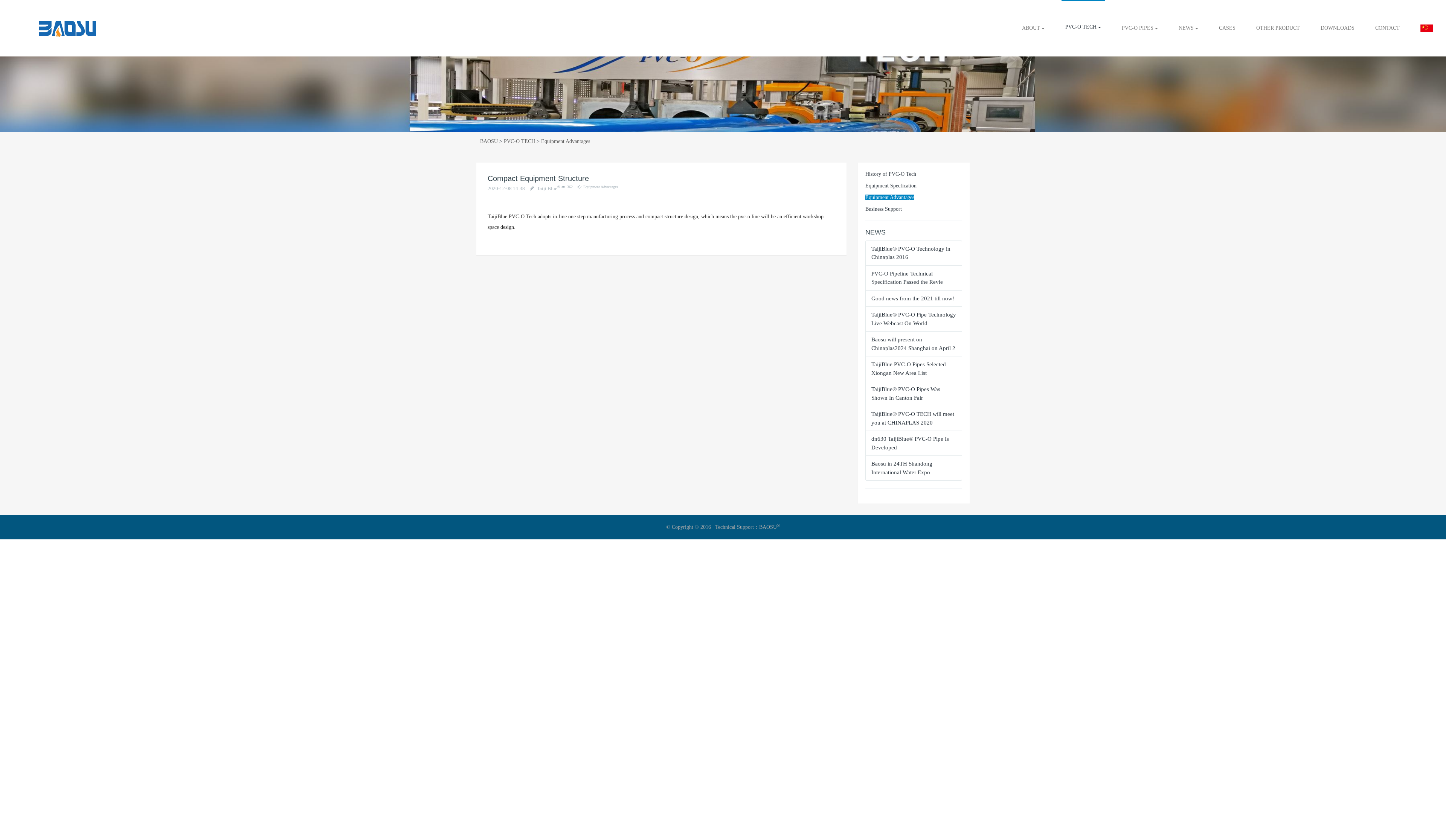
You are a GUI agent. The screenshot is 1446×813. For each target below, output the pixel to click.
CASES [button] (1227, 28)
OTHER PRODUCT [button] (1278, 28)
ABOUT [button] (1032, 28)
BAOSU (489, 141)
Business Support (883, 209)
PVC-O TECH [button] (1081, 27)
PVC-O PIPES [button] (1138, 28)
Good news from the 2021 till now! (912, 298)
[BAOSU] (44, 28)
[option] (723, 94)
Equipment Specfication (891, 186)
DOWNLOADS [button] (1337, 28)
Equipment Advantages (565, 141)
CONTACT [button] (1387, 28)
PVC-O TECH (519, 141)
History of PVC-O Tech (890, 174)
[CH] (1427, 28)
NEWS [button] (1187, 28)
